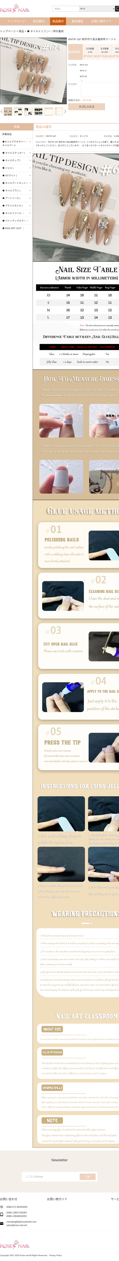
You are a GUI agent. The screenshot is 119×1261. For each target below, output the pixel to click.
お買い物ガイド (101, 21)
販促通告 (77, 21)
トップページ (16, 21)
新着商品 (7, 134)
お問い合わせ (72, 29)
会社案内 (38, 21)
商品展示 (58, 21)
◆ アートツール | (11, 198)
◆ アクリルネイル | (12, 205)
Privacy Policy (55, 1255)
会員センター (47, 29)
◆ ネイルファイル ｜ (13, 213)
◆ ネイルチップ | (11, 160)
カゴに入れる (86, 106)
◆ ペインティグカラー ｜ (15, 221)
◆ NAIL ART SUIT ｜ (13, 228)
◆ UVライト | (9, 175)
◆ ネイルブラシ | (11, 190)
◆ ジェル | (7, 168)
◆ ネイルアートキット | (14, 183)
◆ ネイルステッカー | (13, 153)
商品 (21, 31)
